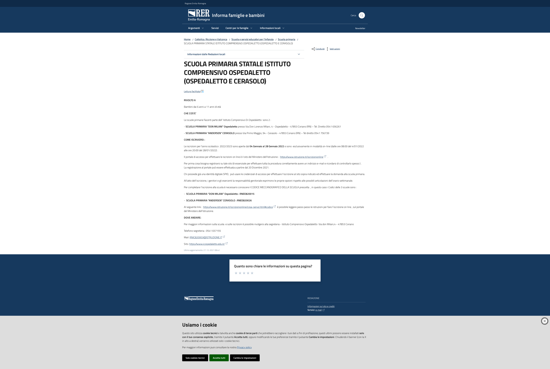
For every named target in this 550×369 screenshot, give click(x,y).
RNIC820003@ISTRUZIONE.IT (206, 237)
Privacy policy (244, 347)
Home (187, 39)
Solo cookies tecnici (195, 358)
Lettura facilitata (192, 91)
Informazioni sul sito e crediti (321, 306)
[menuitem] (358, 28)
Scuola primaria (286, 39)
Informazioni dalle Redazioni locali (206, 54)
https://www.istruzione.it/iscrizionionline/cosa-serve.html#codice (238, 207)
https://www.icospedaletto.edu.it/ (207, 244)
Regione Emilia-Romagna (195, 3)
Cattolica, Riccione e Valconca (211, 39)
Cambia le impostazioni (244, 358)
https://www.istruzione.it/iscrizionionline (301, 157)
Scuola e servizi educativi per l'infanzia (252, 39)
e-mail (319, 310)
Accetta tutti (219, 358)
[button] (361, 15)
